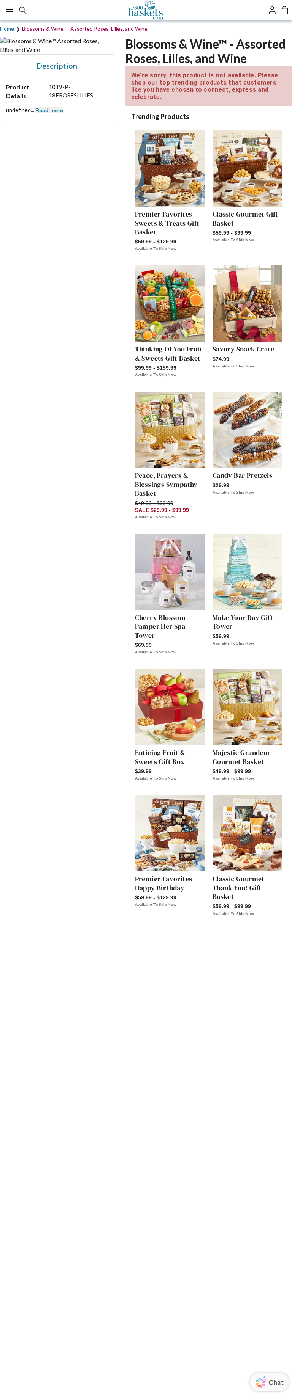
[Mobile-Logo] (146, 10)
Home (7, 28)
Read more (49, 110)
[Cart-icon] (284, 10)
